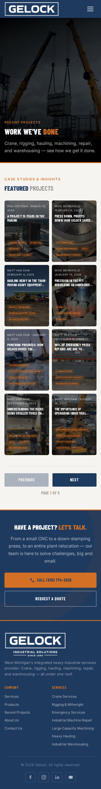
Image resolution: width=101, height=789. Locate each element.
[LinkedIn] (57, 777)
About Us (11, 720)
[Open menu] (90, 9)
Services (11, 696)
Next (74, 479)
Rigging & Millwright (67, 704)
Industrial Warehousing (70, 744)
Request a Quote (50, 598)
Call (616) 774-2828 (54, 579)
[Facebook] (30, 777)
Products (11, 704)
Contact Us (13, 728)
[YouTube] (71, 777)
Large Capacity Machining (73, 728)
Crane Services (64, 696)
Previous (27, 479)
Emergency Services (68, 712)
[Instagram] (44, 777)
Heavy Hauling (63, 736)
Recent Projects (17, 712)
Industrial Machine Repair (72, 720)
